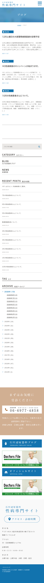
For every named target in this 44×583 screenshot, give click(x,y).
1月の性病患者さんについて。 (12, 258)
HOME (19, 25)
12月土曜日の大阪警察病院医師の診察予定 (21, 37)
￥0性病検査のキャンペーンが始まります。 (21, 66)
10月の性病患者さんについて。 (16, 96)
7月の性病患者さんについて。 (12, 195)
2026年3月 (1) (12, 311)
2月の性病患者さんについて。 (12, 249)
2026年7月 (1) (12, 298)
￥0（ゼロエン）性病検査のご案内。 (14, 186)
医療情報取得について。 (10, 222)
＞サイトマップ (6, 567)
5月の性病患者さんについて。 (12, 213)
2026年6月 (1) (12, 301)
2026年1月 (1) (12, 317)
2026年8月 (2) (12, 295)
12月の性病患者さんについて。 (12, 267)
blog (7, 31)
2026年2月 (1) (12, 314)
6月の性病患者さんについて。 (12, 204)
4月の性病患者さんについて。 (12, 231)
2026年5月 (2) (12, 304)
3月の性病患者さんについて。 (12, 240)
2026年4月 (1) (12, 308)
